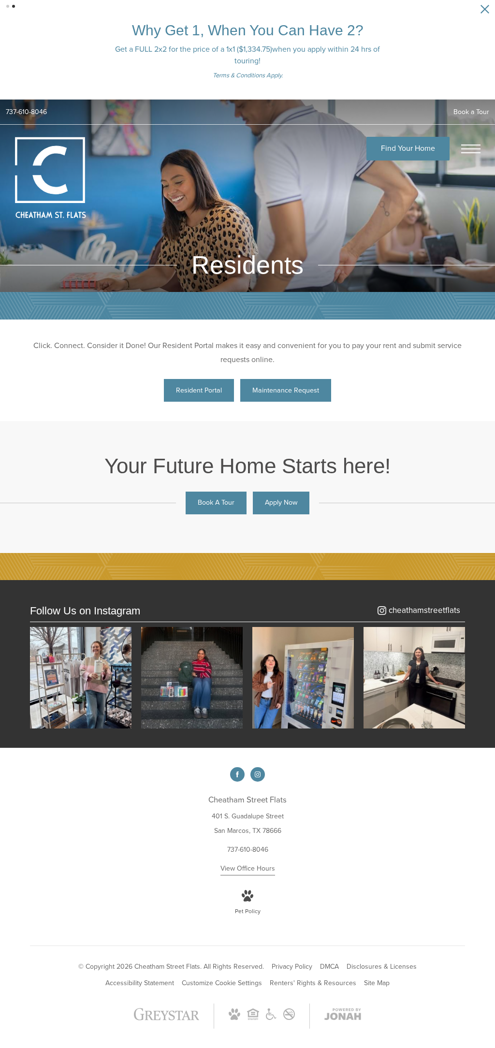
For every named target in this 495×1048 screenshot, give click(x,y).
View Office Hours (247, 868)
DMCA (329, 966)
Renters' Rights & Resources (313, 983)
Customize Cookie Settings (222, 983)
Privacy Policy (292, 966)
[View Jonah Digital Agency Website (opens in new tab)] (342, 1016)
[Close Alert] (485, 12)
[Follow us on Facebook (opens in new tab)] (237, 774)
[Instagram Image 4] (414, 677)
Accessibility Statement (139, 983)
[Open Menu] (470, 149)
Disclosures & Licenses (382, 966)
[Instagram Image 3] (303, 677)
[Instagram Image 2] (192, 677)
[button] (7, 6)
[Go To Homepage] (51, 178)
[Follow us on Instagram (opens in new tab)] (257, 774)
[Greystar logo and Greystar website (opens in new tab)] (166, 1019)
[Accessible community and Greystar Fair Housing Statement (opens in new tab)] (271, 1018)
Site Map (377, 983)
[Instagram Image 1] (80, 677)
